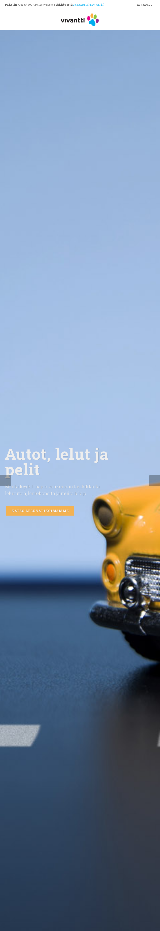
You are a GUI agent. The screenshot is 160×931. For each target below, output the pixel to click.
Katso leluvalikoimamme (40, 510)
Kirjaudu (144, 4)
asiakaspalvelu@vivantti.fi (88, 4)
